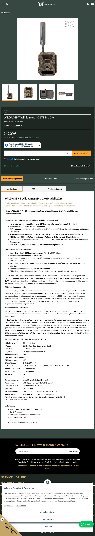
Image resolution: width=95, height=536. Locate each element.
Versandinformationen (47, 532)
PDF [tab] (33, 189)
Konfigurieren (47, 519)
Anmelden (73, 451)
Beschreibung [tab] (12, 189)
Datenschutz (21, 505)
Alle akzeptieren (47, 512)
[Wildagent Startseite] (47, 4)
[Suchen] (7, 4)
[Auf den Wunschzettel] (72, 24)
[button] (88, 4)
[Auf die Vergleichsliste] (66, 24)
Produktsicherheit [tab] (55, 189)
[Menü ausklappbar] (2, 4)
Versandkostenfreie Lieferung (27, 137)
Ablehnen (47, 526)
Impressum (8, 505)
